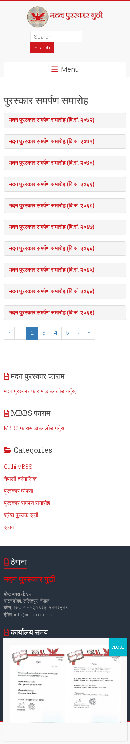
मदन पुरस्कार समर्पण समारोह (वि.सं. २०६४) (51, 291)
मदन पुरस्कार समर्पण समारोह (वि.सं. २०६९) (51, 184)
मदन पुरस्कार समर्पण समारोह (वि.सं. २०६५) (51, 269)
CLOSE (117, 647)
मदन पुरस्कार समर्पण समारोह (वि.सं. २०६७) (51, 227)
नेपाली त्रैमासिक (20, 479)
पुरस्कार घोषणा (18, 491)
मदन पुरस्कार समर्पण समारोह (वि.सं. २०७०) (51, 162)
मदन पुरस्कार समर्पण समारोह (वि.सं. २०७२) (51, 120)
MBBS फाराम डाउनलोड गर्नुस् (34, 428)
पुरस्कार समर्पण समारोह (27, 503)
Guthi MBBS (18, 466)
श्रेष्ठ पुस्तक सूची (21, 515)
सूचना (10, 527)
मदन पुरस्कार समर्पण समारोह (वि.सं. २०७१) (51, 141)
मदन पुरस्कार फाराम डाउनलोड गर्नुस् (40, 391)
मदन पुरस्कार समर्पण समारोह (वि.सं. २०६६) (51, 248)
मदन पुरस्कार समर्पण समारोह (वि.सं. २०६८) (51, 205)
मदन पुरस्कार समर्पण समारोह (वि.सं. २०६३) (51, 312)
